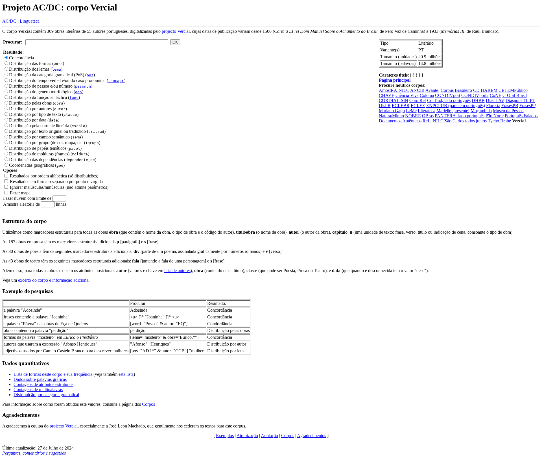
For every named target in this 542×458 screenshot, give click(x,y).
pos (90, 75)
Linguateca (30, 21)
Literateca (426, 110)
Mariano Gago (392, 110)
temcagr (116, 81)
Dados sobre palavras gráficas (40, 379)
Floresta (493, 105)
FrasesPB (509, 105)
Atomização (247, 435)
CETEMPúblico (513, 90)
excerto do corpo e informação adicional (53, 280)
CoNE (495, 95)
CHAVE (386, 95)
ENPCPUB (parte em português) (455, 105)
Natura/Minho (391, 115)
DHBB (478, 100)
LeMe (411, 110)
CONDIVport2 (475, 95)
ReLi (427, 120)
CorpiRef (417, 100)
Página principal (394, 80)
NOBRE (413, 115)
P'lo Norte (495, 115)
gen (78, 92)
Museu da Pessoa (508, 110)
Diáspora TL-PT (520, 100)
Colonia (427, 95)
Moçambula (481, 110)
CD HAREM (485, 90)
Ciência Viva (407, 95)
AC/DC (9, 21)
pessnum (83, 86)
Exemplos (225, 435)
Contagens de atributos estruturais (43, 384)
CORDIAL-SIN (393, 100)
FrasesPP (527, 105)
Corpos (148, 404)
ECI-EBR (401, 105)
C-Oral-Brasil (514, 95)
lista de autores (177, 270)
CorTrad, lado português (449, 100)
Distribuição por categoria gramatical (46, 394)
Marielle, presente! (452, 110)
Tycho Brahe (499, 120)
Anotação (269, 435)
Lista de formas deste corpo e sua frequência (53, 374)
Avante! (432, 90)
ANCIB (417, 90)
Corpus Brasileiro (456, 90)
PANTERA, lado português (459, 115)
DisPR (385, 105)
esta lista (126, 374)
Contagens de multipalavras (38, 389)
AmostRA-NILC (394, 90)
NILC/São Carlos (448, 120)
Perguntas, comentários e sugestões (34, 453)
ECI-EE (418, 105)
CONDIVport (447, 95)
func (73, 97)
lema (56, 69)
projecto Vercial (176, 31)
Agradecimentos (311, 435)
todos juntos (476, 120)
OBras (428, 115)
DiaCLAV (495, 100)
